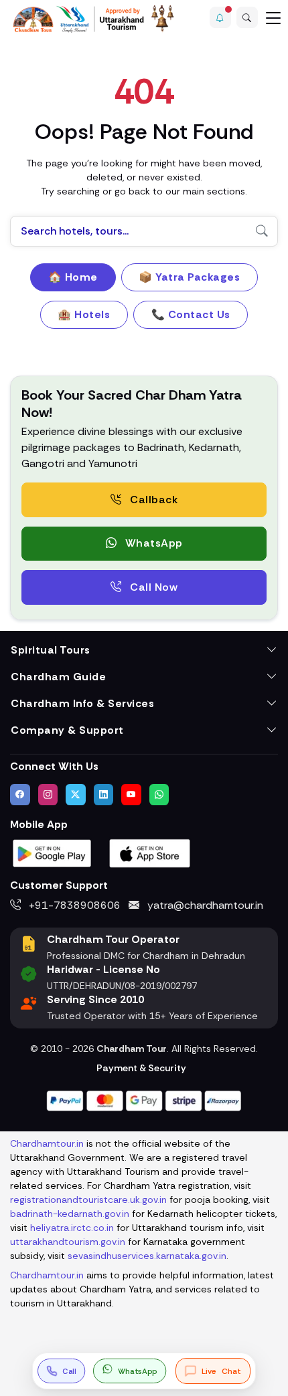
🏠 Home (73, 277)
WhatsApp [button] (152, 543)
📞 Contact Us (190, 314)
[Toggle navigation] (273, 17)
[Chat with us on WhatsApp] (159, 794)
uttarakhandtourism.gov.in (67, 1242)
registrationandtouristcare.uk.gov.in (88, 1200)
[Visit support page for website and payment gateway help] (144, 1100)
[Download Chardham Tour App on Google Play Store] (52, 852)
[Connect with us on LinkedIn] (104, 794)
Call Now (152, 587)
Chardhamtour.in (47, 1143)
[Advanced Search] (247, 17)
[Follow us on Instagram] (48, 794)
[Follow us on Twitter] (76, 794)
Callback (152, 500)
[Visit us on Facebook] (20, 794)
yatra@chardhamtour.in (204, 905)
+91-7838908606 (73, 905)
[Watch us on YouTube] (131, 794)
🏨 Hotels (84, 314)
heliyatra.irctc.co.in (72, 1228)
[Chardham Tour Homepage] (93, 19)
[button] (220, 17)
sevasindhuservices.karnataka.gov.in (147, 1256)
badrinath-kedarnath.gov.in (69, 1214)
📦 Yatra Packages (189, 277)
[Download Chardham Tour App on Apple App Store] (150, 852)
